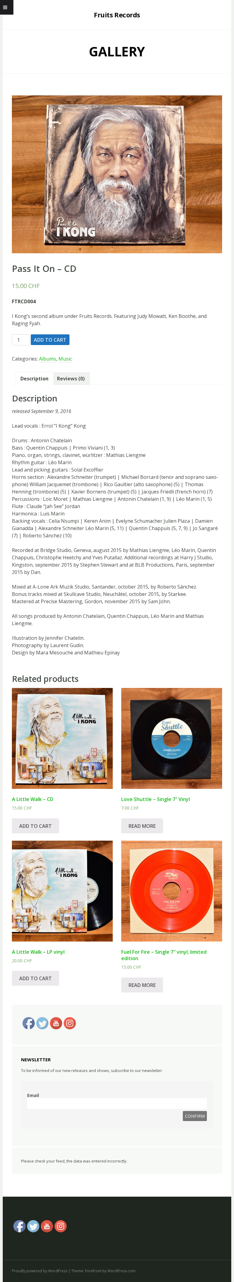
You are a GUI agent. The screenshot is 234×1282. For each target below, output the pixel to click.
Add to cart (50, 340)
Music (65, 358)
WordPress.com (121, 1270)
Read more (142, 826)
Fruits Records (117, 14)
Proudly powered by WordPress (39, 1270)
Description (34, 378)
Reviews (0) (71, 378)
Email (33, 1095)
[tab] (34, 378)
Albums (47, 358)
